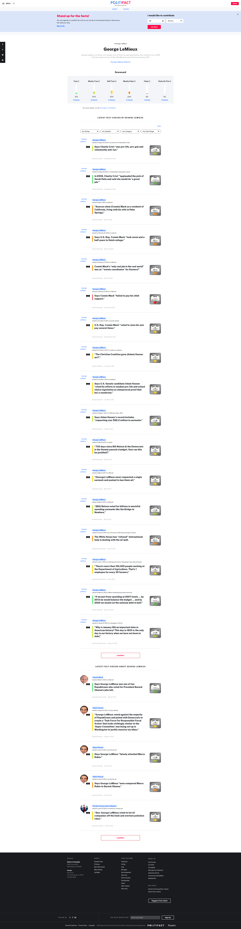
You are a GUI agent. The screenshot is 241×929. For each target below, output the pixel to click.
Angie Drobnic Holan (100, 697)
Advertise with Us (153, 873)
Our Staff (151, 865)
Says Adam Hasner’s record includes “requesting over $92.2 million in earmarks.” (118, 419)
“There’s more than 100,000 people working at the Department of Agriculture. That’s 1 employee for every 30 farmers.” (119, 569)
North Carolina (125, 878)
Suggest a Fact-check (159, 901)
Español (126, 9)
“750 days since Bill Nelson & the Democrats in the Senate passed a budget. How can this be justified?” (118, 449)
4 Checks (94, 100)
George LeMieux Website (120, 62)
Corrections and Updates (156, 875)
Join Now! (154, 27)
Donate (235, 3)
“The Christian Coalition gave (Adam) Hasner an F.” (118, 356)
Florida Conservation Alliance (104, 806)
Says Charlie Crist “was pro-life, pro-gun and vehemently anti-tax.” (118, 148)
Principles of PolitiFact (108, 108)
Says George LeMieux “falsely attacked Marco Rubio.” (119, 755)
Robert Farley (98, 489)
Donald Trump (98, 861)
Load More (120, 655)
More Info (61, 26)
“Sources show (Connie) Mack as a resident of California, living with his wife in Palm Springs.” (119, 209)
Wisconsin (124, 888)
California (124, 861)
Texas (123, 883)
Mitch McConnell (99, 867)
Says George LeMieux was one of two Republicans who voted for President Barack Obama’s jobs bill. (118, 687)
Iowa (122, 867)
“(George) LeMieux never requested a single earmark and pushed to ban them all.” (118, 478)
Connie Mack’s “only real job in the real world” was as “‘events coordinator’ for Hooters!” (119, 268)
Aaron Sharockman (100, 549)
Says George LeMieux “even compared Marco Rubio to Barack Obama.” (119, 785)
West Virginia (125, 886)
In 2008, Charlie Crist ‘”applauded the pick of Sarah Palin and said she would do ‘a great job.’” (119, 179)
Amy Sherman (98, 158)
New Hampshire (126, 872)
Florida (123, 864)
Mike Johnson (98, 869)
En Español (151, 867)
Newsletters (152, 878)
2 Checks (76, 100)
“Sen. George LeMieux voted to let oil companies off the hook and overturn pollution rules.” (119, 815)
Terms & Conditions (71, 925)
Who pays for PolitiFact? (155, 870)
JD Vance (97, 864)
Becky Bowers (98, 429)
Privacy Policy (83, 925)
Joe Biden (97, 872)
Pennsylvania (125, 880)
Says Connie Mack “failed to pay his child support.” (116, 297)
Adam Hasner (98, 708)
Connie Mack (98, 677)
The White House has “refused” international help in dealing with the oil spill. (118, 538)
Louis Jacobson (98, 826)
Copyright (92, 925)
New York (124, 875)
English (114, 9)
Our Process (152, 862)
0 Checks (164, 100)
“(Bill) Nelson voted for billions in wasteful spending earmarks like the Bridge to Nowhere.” (117, 509)
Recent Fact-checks (154, 891)
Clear (159, 126)
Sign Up (168, 917)
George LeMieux (99, 140)
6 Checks (111, 100)
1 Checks (147, 100)
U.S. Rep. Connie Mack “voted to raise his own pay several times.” (119, 326)
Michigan (124, 869)
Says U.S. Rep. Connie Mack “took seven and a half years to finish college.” (119, 238)
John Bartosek (98, 459)
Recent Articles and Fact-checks (158, 889)
